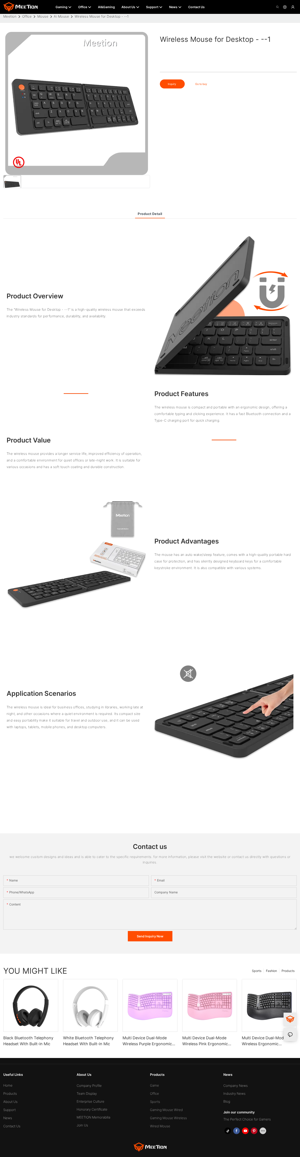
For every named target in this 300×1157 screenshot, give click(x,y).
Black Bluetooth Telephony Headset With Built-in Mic (28, 1041)
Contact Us (11, 1126)
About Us (10, 1102)
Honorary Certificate (92, 1109)
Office (27, 16)
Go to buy (201, 84)
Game (154, 1085)
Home (8, 1085)
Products (288, 971)
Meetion (9, 16)
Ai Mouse (61, 16)
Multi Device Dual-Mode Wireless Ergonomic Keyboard (264, 1041)
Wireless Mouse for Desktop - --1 (102, 16)
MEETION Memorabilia (93, 1117)
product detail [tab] (150, 214)
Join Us (82, 1125)
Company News (235, 1086)
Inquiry (172, 84)
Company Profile (89, 1086)
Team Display (87, 1093)
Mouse (42, 16)
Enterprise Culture (90, 1101)
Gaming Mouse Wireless (168, 1118)
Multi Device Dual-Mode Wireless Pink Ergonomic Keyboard (205, 1041)
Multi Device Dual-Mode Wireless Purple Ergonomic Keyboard (147, 1041)
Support (9, 1110)
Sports (256, 971)
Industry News (234, 1093)
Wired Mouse (160, 1126)
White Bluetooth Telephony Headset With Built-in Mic (88, 1041)
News (7, 1118)
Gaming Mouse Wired (166, 1110)
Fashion (271, 971)
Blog (226, 1101)
